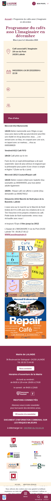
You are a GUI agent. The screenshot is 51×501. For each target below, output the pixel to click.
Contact (46, 499)
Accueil (8, 19)
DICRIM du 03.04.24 (34, 428)
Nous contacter (25, 368)
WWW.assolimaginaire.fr (15, 235)
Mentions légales (29, 484)
